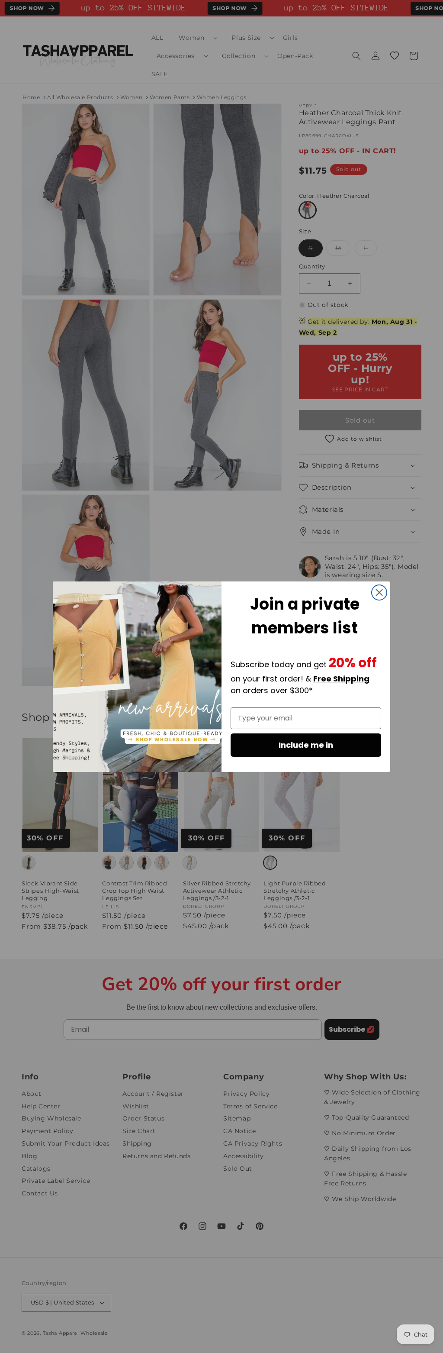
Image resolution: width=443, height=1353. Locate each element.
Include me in (306, 744)
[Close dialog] (379, 592)
